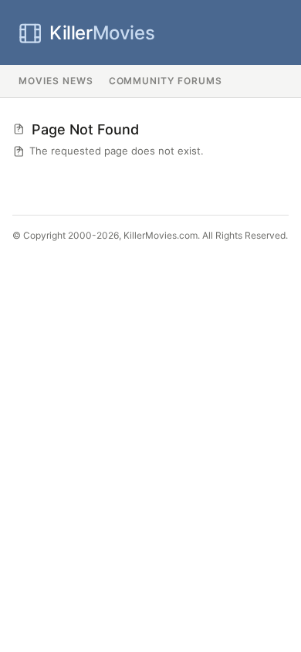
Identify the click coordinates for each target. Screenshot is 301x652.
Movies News (56, 81)
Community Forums (165, 81)
